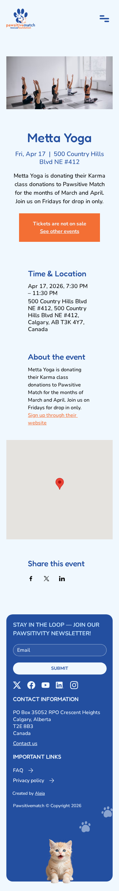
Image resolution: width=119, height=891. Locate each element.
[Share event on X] (46, 578)
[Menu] (105, 19)
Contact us (25, 743)
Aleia (40, 793)
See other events (59, 231)
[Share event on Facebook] (31, 578)
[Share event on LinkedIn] (62, 578)
